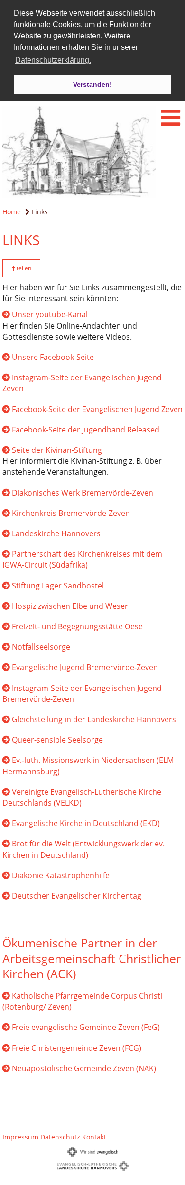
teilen (23, 268)
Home (11, 211)
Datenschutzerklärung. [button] (53, 60)
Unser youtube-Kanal (50, 314)
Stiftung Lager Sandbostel (58, 585)
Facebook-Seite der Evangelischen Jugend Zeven (97, 409)
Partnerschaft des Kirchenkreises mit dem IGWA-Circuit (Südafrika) (82, 559)
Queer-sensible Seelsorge (57, 740)
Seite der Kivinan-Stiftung (57, 450)
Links (39, 211)
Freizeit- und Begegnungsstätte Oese (77, 626)
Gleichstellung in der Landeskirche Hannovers (94, 719)
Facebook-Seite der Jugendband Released (85, 429)
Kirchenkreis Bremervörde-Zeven (71, 513)
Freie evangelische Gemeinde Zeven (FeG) (86, 1027)
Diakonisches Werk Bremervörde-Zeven (82, 492)
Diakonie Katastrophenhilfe (61, 875)
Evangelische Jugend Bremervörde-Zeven (85, 667)
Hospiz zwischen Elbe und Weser (70, 606)
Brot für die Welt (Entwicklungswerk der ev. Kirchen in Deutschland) (83, 849)
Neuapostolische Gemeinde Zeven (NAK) (84, 1068)
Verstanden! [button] (92, 84)
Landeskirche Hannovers (56, 533)
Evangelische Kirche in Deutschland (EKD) (86, 823)
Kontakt (94, 1136)
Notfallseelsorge (41, 647)
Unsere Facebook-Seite (53, 357)
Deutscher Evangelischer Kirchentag (76, 896)
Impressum (20, 1136)
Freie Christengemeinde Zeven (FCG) (76, 1048)
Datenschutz (60, 1136)
